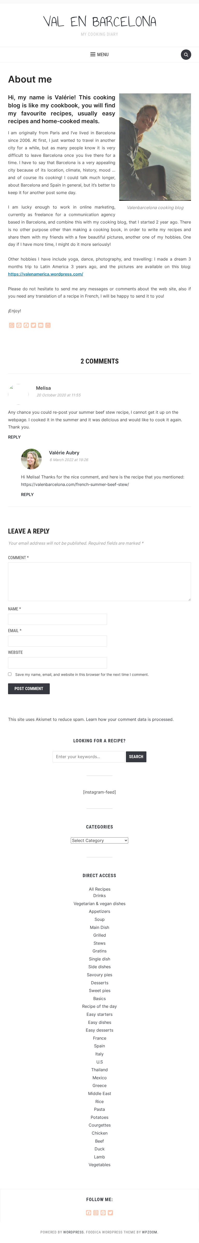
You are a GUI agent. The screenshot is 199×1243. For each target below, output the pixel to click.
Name (14, 608)
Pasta (99, 1109)
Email (15, 630)
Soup (100, 919)
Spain (99, 1045)
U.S (99, 1061)
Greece (99, 1085)
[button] (99, 54)
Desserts (99, 982)
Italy (99, 1053)
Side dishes (99, 966)
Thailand (99, 1069)
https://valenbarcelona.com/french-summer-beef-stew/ (75, 484)
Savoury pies (99, 974)
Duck (100, 1148)
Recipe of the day (99, 1006)
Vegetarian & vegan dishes (99, 903)
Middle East (99, 1093)
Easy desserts (99, 1030)
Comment (18, 557)
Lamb (99, 1156)
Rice (99, 1101)
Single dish (99, 958)
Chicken (100, 1133)
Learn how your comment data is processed (129, 719)
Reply (14, 437)
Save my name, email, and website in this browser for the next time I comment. (82, 674)
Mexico (100, 1077)
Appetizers (99, 911)
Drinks (99, 895)
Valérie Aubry (64, 452)
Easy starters (99, 1014)
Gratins (99, 950)
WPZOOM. (150, 1232)
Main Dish (99, 927)
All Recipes (99, 889)
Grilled (99, 935)
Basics (99, 998)
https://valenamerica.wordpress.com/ (45, 274)
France (99, 1038)
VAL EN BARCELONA (99, 22)
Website (15, 652)
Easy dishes (99, 1022)
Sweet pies (99, 990)
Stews (99, 943)
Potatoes (99, 1117)
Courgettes (100, 1125)
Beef (99, 1141)
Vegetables (99, 1164)
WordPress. (74, 1232)
